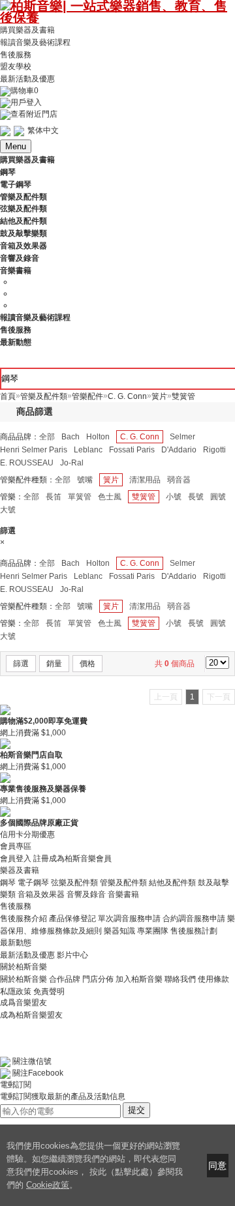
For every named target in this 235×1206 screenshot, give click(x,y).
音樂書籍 (123, 894)
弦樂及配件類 (74, 882)
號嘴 (85, 479)
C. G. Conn (139, 436)
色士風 (109, 496)
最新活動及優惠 (27, 78)
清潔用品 (145, 479)
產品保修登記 (72, 918)
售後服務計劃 (193, 930)
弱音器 (179, 479)
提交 (136, 1110)
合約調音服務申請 (194, 918)
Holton (98, 436)
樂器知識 (119, 930)
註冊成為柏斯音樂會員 (72, 858)
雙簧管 (143, 496)
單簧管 (79, 496)
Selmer (182, 436)
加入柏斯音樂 (139, 979)
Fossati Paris (132, 449)
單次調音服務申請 (129, 918)
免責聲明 (49, 990)
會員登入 (15, 858)
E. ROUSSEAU (27, 462)
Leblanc (88, 449)
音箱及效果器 (41, 894)
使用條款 (213, 979)
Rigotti (214, 449)
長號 (196, 496)
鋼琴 (8, 882)
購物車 (24, 90)
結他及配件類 (172, 882)
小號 (173, 496)
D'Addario (178, 449)
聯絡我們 (180, 979)
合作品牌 (64, 979)
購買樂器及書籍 (27, 30)
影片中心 (72, 955)
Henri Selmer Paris (33, 449)
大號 (8, 509)
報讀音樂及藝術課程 (35, 42)
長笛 (53, 496)
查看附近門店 (33, 114)
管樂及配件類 (123, 882)
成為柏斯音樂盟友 (31, 1014)
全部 (47, 436)
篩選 (21, 663)
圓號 (218, 496)
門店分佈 (98, 979)
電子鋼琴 (33, 882)
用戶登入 (26, 102)
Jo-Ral (72, 462)
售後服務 (15, 54)
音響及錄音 (86, 894)
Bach (70, 436)
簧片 (111, 479)
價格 (87, 663)
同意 (217, 1165)
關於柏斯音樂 (23, 979)
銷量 (54, 663)
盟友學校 (15, 66)
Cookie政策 (47, 1185)
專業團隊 (152, 930)
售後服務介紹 (23, 918)
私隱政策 (15, 990)
